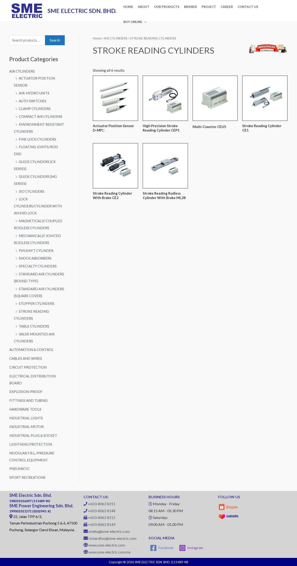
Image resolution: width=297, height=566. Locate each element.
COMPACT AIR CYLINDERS (40, 116)
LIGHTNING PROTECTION (30, 444)
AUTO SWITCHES (32, 101)
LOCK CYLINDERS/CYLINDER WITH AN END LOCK (38, 206)
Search (55, 40)
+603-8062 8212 (101, 517)
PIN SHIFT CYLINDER (36, 250)
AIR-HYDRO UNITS (34, 93)
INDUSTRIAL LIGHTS (26, 418)
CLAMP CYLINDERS (35, 108)
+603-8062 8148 (101, 510)
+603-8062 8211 (101, 504)
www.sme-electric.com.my (109, 552)
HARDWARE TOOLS (25, 409)
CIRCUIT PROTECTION (28, 367)
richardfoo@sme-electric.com (112, 538)
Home (97, 38)
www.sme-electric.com (106, 545)
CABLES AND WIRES (25, 358)
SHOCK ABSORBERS (35, 258)
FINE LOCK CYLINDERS (37, 139)
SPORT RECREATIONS (27, 477)
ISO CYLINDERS (31, 191)
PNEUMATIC (19, 468)
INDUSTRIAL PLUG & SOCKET (33, 435)
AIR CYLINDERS (22, 71)
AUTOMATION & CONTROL (31, 349)
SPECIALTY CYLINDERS (38, 266)
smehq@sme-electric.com (109, 531)
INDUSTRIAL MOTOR (26, 426)
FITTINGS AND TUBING (28, 400)
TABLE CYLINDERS (34, 326)
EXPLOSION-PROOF (25, 391)
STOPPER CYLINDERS (36, 303)
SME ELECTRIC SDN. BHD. (82, 10)
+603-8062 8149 (101, 524)
